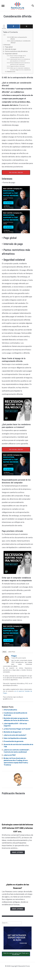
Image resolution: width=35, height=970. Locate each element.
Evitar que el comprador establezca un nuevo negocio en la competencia (20, 68)
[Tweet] (26, 26)
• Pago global (8, 47)
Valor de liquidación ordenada (15, 738)
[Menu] (3, 6)
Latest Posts (11, 651)
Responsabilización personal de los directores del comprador (20, 63)
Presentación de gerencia (13, 741)
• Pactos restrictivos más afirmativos (16, 51)
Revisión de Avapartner (13, 732)
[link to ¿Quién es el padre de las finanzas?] (17, 869)
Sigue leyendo (17, 852)
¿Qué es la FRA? (10, 755)
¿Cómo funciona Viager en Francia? (17, 729)
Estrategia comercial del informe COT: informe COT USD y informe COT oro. (17, 828)
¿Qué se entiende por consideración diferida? (20, 41)
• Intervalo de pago (10, 49)
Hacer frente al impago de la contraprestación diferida (18, 56)
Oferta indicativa (10, 710)
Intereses (7, 45)
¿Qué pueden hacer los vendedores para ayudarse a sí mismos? (20, 60)
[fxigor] (6, 662)
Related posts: (11, 71)
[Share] (13, 26)
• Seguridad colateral (10, 53)
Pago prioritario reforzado (17, 66)
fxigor (14, 656)
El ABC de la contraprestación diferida (18, 38)
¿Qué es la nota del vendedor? (15, 735)
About (4, 651)
